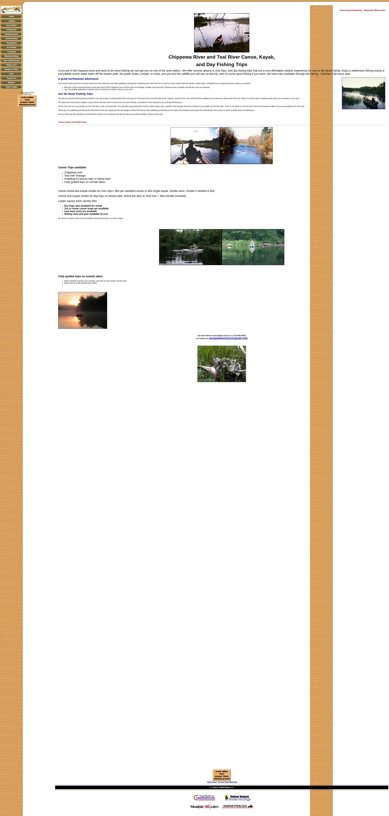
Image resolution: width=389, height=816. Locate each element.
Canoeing (11, 52)
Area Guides (11, 25)
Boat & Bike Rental (11, 61)
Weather (11, 83)
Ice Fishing (11, 47)
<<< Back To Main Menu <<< (222, 787)
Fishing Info (11, 30)
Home (11, 16)
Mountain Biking (11, 56)
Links (11, 74)
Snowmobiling (11, 39)
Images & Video (11, 69)
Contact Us (11, 78)
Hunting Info (11, 43)
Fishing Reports (11, 34)
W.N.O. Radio (11, 87)
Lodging (11, 21)
